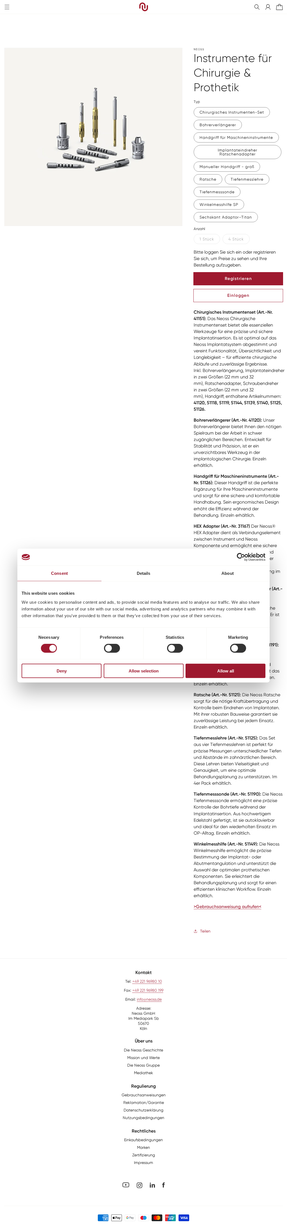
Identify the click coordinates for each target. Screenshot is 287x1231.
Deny (62, 670)
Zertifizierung (143, 1155)
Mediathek (143, 1073)
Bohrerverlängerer (218, 125)
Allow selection (144, 670)
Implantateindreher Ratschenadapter (237, 152)
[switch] (112, 648)
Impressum (143, 1162)
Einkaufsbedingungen (143, 1140)
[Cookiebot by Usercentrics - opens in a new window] (240, 557)
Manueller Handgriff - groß (227, 166)
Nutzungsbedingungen (143, 1117)
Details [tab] (144, 573)
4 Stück (236, 239)
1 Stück (207, 239)
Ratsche (208, 179)
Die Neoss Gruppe (143, 1065)
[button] (257, 7)
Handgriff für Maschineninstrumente (236, 137)
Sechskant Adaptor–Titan (226, 217)
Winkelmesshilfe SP (219, 204)
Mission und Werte (143, 1057)
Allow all (225, 670)
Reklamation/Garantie (143, 1102)
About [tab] (227, 573)
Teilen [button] (205, 931)
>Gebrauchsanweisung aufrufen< (227, 906)
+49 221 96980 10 (147, 981)
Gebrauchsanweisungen (144, 1095)
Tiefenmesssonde (217, 192)
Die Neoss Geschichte (143, 1050)
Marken (143, 1147)
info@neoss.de (149, 999)
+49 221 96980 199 (147, 990)
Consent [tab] (59, 573)
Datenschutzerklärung (143, 1110)
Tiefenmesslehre (247, 179)
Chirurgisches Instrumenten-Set (232, 112)
